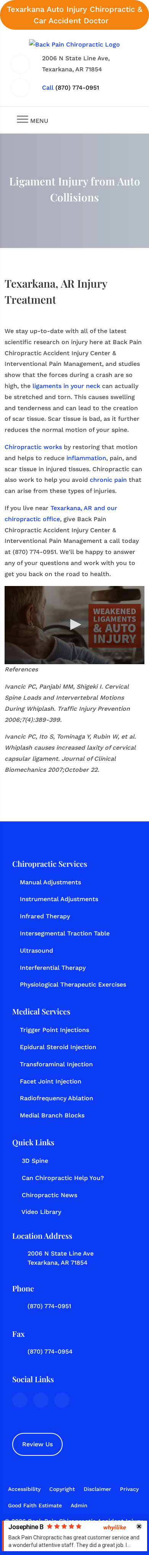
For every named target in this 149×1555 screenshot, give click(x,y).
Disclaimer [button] (97, 1489)
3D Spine (35, 1160)
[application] (74, 625)
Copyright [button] (62, 1489)
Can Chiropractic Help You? (63, 1178)
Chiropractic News (49, 1195)
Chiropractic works (33, 447)
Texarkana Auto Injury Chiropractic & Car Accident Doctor (75, 15)
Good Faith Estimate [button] (35, 1505)
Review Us (37, 1444)
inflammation (86, 458)
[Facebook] (20, 1400)
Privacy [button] (129, 1489)
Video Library (41, 1211)
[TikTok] (62, 1400)
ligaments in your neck (66, 386)
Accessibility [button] (24, 1489)
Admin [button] (79, 1505)
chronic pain (108, 479)
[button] (74, 624)
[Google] (41, 1400)
